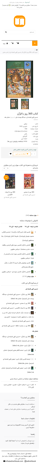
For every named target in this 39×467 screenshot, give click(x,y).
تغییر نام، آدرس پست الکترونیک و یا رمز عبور (20, 425)
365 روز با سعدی (29, 192)
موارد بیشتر (30, 276)
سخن (25, 124)
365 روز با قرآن (26, 294)
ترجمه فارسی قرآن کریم (23, 359)
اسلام (23, 384)
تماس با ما (19, 7)
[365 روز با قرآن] (24, 104)
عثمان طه (7, 117)
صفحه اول (28, 453)
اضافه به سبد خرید (20, 154)
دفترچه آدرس (30, 427)
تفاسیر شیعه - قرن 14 (31, 226)
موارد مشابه (33, 215)
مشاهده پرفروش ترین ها (15, 141)
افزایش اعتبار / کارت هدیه (10, 5)
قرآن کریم (27, 345)
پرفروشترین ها (12, 453)
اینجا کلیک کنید (10, 441)
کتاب (32, 384)
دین (28, 384)
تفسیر (14, 384)
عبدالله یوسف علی (20, 117)
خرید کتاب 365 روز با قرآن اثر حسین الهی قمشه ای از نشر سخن (20, 52)
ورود (4, 43)
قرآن (19, 384)
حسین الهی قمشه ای (32, 117)
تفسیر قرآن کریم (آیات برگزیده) (21, 232)
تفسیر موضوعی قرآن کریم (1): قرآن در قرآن (17, 263)
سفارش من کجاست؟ (24, 5)
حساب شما (34, 5)
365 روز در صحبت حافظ (23, 326)
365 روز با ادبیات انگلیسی (10, 193)
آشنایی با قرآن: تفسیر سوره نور (21, 272)
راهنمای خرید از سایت (27, 443)
